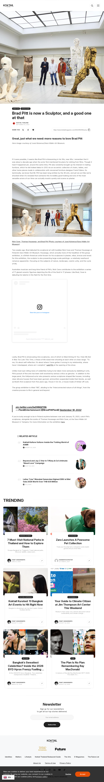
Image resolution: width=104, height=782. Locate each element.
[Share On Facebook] (28, 130)
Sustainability (72, 597)
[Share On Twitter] (23, 130)
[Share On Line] (33, 130)
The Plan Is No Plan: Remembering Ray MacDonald (73, 666)
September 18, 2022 (70, 410)
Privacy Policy (65, 763)
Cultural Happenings (25, 597)
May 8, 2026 (27, 484)
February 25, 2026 (29, 447)
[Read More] (42, 561)
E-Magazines (79, 757)
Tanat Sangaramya (18, 560)
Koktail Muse (25, 108)
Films (72, 658)
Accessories (73, 535)
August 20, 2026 (64, 684)
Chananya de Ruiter (66, 560)
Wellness (25, 658)
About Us (37, 763)
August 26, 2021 (28, 466)
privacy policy (41, 777)
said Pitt (50, 365)
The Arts (67, 757)
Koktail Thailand (22, 123)
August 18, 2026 (64, 623)
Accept (82, 774)
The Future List (93, 757)
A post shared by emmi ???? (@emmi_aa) (39, 339)
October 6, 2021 (64, 561)
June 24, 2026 (16, 561)
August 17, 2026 (16, 623)
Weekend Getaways (25, 535)
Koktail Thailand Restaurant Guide (48, 757)
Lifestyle (28, 757)
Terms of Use (50, 763)
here (63, 422)
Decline (68, 774)
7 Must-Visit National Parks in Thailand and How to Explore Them (25, 543)
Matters (18, 757)
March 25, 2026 (16, 684)
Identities (16, 108)
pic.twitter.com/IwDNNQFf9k (31, 407)
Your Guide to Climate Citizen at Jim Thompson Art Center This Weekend (73, 605)
